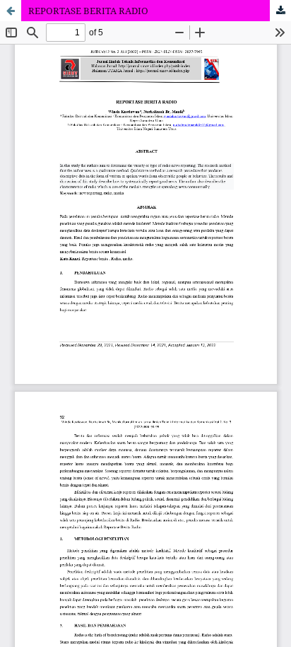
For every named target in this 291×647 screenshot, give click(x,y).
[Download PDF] (280, 10)
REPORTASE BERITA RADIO (88, 10)
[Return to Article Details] (10, 10)
